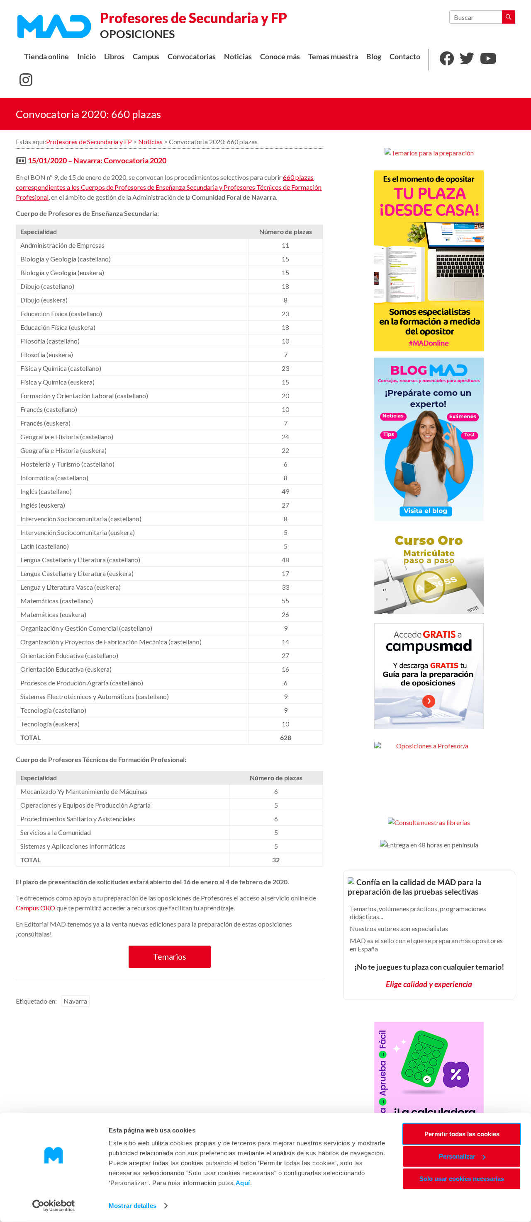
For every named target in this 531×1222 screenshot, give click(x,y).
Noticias (238, 56)
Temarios (169, 956)
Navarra (75, 1001)
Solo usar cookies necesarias (461, 1178)
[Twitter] (467, 59)
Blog (373, 56)
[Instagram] (25, 81)
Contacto (405, 56)
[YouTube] (488, 59)
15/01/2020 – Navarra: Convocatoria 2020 (97, 160)
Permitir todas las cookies (461, 1133)
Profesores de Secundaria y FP (193, 18)
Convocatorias (192, 56)
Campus (146, 56)
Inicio (86, 56)
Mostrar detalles (132, 1205)
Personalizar (457, 1156)
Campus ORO (35, 908)
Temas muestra (333, 56)
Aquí (243, 1182)
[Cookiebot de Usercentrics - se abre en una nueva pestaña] (53, 1206)
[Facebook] (446, 59)
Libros (114, 56)
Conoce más (280, 56)
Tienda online (46, 56)
